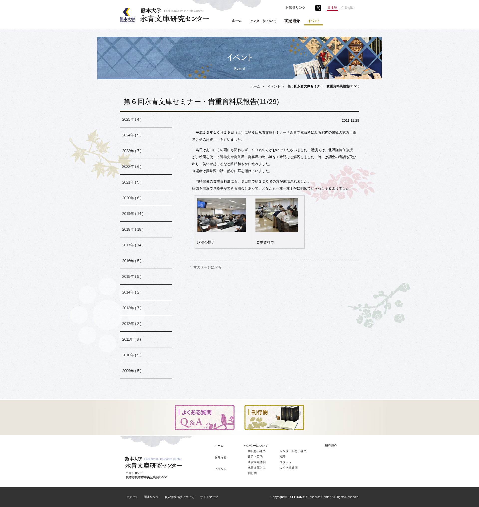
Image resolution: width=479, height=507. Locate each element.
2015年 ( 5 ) (131, 276)
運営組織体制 (257, 462)
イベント (273, 86)
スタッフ (286, 462)
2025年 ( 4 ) (131, 119)
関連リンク (297, 7)
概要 (283, 456)
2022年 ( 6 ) (131, 166)
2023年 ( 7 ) (131, 151)
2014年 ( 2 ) (131, 292)
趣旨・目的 (255, 456)
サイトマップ (209, 497)
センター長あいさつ (293, 451)
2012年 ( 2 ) (131, 323)
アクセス (132, 497)
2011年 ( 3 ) (131, 339)
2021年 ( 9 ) (131, 182)
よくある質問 (289, 467)
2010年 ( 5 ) (131, 355)
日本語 (332, 7)
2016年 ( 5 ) (131, 261)
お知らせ (221, 457)
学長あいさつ (257, 451)
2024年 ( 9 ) (131, 135)
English (350, 7)
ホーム (255, 86)
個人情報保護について (179, 497)
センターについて (256, 445)
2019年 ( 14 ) (132, 213)
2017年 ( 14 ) (132, 245)
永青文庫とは (257, 467)
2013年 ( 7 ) (131, 308)
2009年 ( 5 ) (131, 371)
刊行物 (252, 473)
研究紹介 (331, 445)
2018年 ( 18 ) (132, 229)
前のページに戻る (207, 267)
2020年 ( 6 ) (131, 198)
